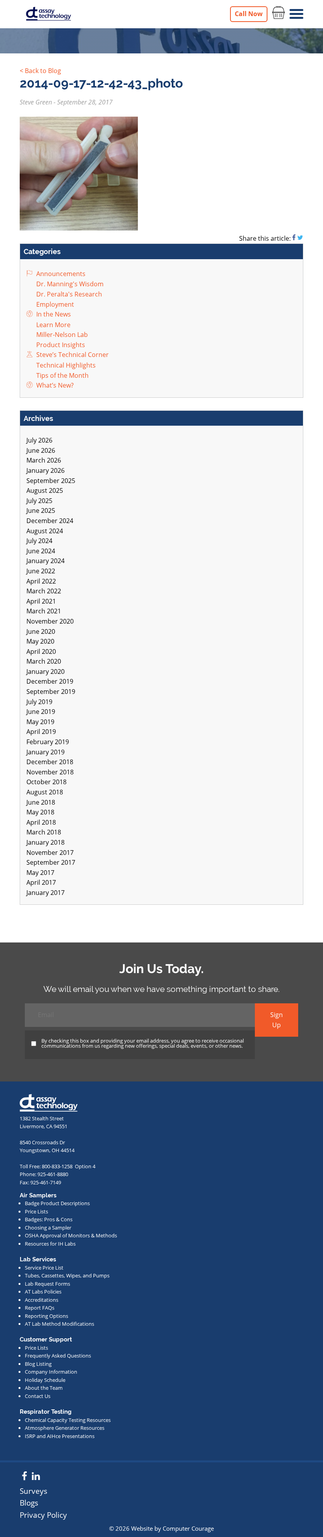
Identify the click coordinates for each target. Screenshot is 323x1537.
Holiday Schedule (45, 1379)
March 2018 (43, 832)
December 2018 (49, 762)
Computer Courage (188, 1528)
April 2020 (41, 651)
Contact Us (37, 1396)
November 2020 (50, 621)
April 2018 (41, 822)
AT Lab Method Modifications (59, 1323)
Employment (54, 304)
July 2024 (39, 540)
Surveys (33, 1491)
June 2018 (40, 802)
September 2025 (50, 480)
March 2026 (43, 460)
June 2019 (40, 711)
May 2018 (40, 812)
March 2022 (43, 591)
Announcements (60, 273)
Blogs (29, 1502)
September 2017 (50, 862)
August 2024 (44, 531)
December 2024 (49, 520)
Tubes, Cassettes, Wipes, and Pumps (67, 1275)
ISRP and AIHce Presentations (60, 1436)
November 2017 (50, 852)
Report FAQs (39, 1307)
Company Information (51, 1371)
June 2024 (40, 551)
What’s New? (54, 385)
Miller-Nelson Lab (61, 334)
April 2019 (41, 731)
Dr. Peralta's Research (68, 294)
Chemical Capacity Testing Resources (68, 1420)
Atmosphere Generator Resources (64, 1427)
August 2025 (44, 490)
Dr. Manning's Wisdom (69, 284)
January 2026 (45, 470)
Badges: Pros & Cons (48, 1219)
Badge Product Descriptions (57, 1203)
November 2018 (50, 772)
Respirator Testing (46, 1411)
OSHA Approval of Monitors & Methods (71, 1235)
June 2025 (40, 510)
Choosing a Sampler (48, 1227)
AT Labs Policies (43, 1291)
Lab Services (38, 1259)
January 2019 (45, 752)
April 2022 (41, 581)
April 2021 (41, 601)
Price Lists (36, 1211)
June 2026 (40, 450)
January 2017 (45, 892)
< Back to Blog (40, 70)
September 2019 (50, 691)
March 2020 (43, 661)
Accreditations (41, 1299)
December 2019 (49, 681)
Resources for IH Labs (50, 1243)
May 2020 (40, 641)
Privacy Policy (43, 1515)
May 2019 (40, 721)
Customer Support (46, 1339)
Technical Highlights (65, 365)
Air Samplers (38, 1195)
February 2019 (47, 741)
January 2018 (45, 842)
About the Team (44, 1387)
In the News (53, 314)
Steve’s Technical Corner (72, 354)
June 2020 (40, 631)
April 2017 (41, 882)
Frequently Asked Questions (58, 1355)
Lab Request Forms (47, 1283)
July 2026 (39, 440)
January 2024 (45, 560)
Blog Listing (38, 1363)
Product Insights (60, 344)
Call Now (249, 13)
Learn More (53, 324)
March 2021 (43, 611)
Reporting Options (46, 1315)
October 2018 (46, 782)
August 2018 (44, 792)
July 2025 (39, 500)
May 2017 (40, 872)
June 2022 (40, 571)
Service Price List (44, 1267)
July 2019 (39, 701)
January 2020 (45, 671)
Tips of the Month (62, 375)
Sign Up (276, 1019)
